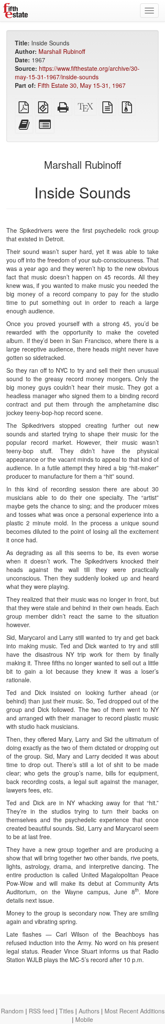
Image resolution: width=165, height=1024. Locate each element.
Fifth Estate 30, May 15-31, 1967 (82, 85)
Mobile (84, 1019)
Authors (89, 1011)
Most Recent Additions (134, 1011)
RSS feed (41, 1011)
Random (12, 1011)
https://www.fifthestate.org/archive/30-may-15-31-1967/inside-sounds (77, 72)
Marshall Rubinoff (61, 51)
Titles (66, 1011)
